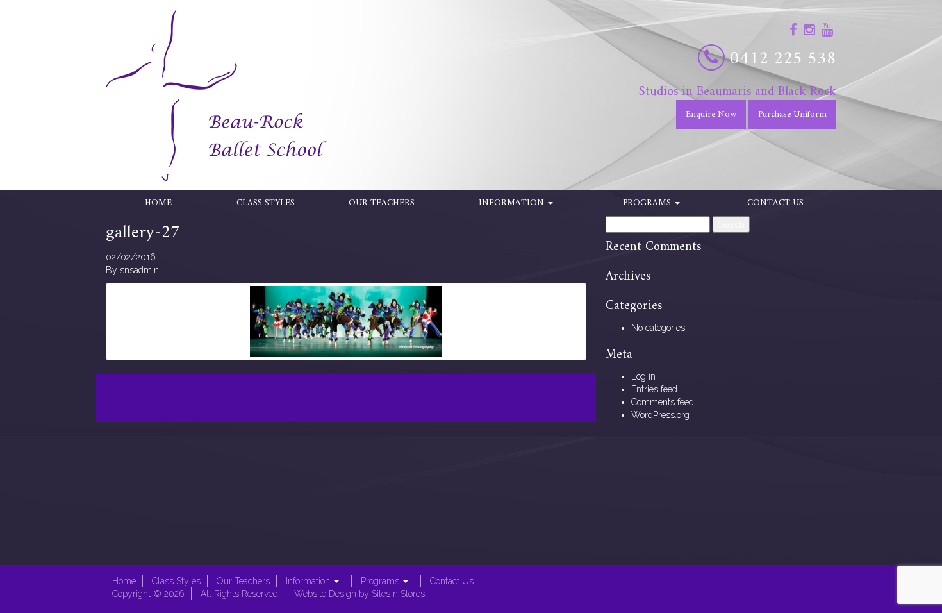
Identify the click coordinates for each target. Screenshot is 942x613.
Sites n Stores (398, 594)
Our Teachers (382, 203)
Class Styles (265, 203)
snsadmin (139, 270)
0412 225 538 (783, 59)
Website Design (325, 594)
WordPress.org (660, 415)
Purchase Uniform (792, 114)
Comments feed (662, 402)
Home (158, 203)
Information (513, 203)
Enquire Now (711, 114)
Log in (643, 376)
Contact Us (775, 203)
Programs (648, 203)
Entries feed (654, 389)
